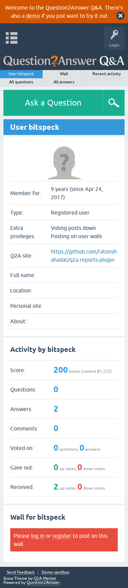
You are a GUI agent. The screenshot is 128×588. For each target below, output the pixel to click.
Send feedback (20, 572)
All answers (64, 82)
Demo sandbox (55, 572)
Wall (64, 73)
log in (37, 536)
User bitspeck (21, 73)
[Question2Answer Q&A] (63, 58)
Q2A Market (45, 578)
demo (33, 16)
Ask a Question (53, 102)
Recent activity (107, 73)
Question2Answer (43, 582)
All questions (21, 82)
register (61, 536)
